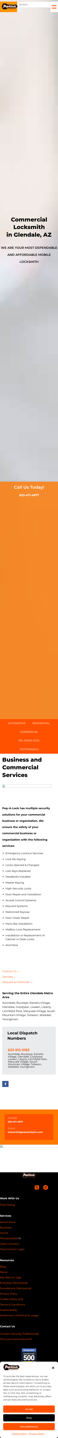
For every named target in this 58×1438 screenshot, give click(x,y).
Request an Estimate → (17, 982)
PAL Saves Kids (29, 740)
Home (4, 1233)
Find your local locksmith (16, 1339)
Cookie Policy (19, 1433)
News (3, 1272)
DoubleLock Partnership (15, 1288)
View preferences (29, 1426)
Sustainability (8, 1310)
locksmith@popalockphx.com (25, 1132)
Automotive (17, 723)
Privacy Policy (37, 1433)
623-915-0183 (18, 1050)
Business (6, 1227)
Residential (41, 723)
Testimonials (29, 749)
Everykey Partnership (14, 1282)
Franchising (7, 1204)
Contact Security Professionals (19, 1333)
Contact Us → (11, 971)
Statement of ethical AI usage (19, 1315)
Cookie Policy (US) (11, 1299)
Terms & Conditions (12, 1304)
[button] (53, 1367)
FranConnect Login (12, 1249)
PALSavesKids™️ (10, 1238)
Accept (29, 1409)
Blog (3, 1266)
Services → (9, 976)
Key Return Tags (10, 1277)
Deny (29, 1417)
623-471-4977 (29, 495)
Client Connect (9, 1243)
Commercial (29, 731)
